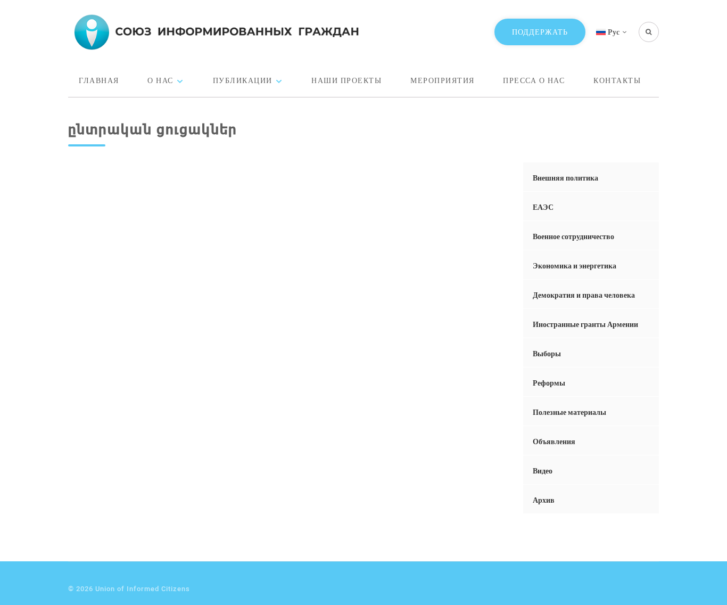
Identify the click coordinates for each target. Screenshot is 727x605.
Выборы (547, 353)
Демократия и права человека (584, 295)
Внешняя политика (565, 178)
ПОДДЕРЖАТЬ (540, 32)
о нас (160, 80)
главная (99, 80)
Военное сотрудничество (573, 236)
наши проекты (346, 80)
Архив (544, 500)
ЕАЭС (543, 207)
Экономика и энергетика (574, 265)
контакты (617, 80)
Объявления (554, 441)
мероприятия (442, 80)
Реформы (549, 383)
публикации (242, 80)
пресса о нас (534, 80)
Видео (542, 470)
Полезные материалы (569, 412)
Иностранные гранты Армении (585, 324)
